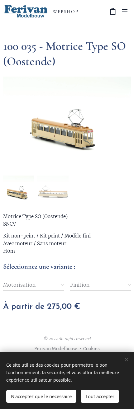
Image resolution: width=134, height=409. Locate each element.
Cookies (91, 348)
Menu (124, 11)
